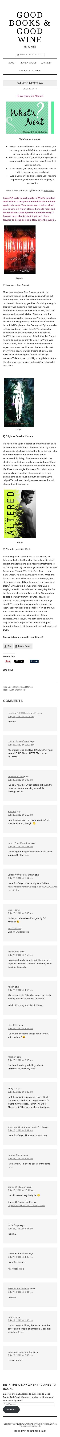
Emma (11, 1317)
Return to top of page (30, 1431)
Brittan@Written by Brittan (21, 874)
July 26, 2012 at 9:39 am (20, 1158)
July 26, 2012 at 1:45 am (20, 846)
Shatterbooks (22, 931)
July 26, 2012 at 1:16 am (20, 814)
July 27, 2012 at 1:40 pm (20, 1320)
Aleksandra (13, 951)
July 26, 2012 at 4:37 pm (20, 1257)
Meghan (12, 1057)
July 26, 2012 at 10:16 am (21, 1190)
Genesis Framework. (32, 1426)
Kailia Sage (13, 1225)
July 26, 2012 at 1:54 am (20, 878)
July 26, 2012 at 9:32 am (20, 1130)
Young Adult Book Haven (30, 1005)
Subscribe (11, 1409)
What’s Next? (14, 928)
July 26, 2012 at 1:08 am (20, 780)
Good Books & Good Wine (30, 27)
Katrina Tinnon (15, 1155)
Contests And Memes (23, 687)
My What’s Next (16, 1268)
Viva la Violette (42, 1424)
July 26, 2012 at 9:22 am (20, 1092)
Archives (46, 63)
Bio (9, 646)
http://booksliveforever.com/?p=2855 (26, 1205)
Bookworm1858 (16, 776)
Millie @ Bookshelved (18, 1288)
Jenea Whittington (17, 1187)
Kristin (11, 986)
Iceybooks (49, 190)
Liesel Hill (12, 1025)
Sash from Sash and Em (20, 1352)
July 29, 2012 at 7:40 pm (20, 1355)
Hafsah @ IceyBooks (18, 741)
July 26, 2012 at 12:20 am (21, 744)
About (12, 63)
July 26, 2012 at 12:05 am (21, 716)
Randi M (12, 811)
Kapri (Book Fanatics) (19, 843)
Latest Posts (24, 646)
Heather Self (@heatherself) (22, 713)
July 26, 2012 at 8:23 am (20, 1028)
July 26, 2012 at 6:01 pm (20, 1292)
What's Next (20, 690)
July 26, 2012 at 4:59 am (20, 990)
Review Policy (28, 63)
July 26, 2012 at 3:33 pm (20, 1228)
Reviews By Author (30, 70)
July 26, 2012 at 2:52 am (20, 955)
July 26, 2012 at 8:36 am (20, 1060)
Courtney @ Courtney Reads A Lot (25, 1127)
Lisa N (11, 910)
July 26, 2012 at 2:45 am (20, 913)
